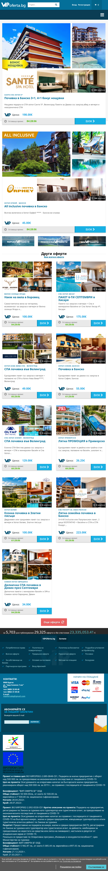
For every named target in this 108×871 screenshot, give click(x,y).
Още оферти (52, 622)
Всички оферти (12, 654)
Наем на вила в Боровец (21, 297)
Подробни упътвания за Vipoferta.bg (93, 649)
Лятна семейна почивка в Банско (77, 514)
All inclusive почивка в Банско (25, 206)
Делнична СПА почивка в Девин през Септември (22, 586)
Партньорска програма (15, 666)
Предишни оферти (40, 654)
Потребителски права (15, 647)
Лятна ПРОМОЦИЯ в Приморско (81, 441)
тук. (60, 861)
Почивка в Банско (71, 369)
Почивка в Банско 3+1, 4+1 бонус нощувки (34, 98)
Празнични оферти (67, 654)
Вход (74, 5)
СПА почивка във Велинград (24, 369)
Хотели (62, 638)
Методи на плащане (67, 660)
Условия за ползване (41, 660)
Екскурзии (89, 660)
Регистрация (84, 5)
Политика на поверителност (36, 649)
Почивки (89, 654)
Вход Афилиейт (39, 666)
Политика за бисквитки (68, 647)
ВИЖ (89, 121)
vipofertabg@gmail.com (14, 696)
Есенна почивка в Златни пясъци (22, 514)
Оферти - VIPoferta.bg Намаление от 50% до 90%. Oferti (13, 5)
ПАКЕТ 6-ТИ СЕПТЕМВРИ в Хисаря (76, 298)
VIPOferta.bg (49, 638)
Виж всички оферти (54, 257)
